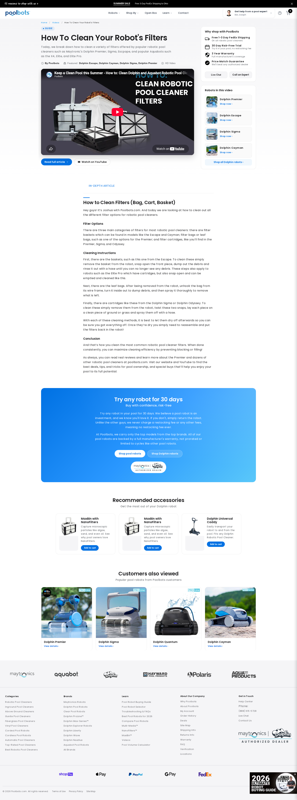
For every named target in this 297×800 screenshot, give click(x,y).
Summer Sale (121, 3)
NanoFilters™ (129, 730)
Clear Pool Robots (74, 711)
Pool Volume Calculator (136, 744)
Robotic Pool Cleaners (18, 702)
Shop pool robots (130, 453)
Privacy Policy (76, 791)
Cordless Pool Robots (18, 735)
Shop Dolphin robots (165, 453)
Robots (113, 13)
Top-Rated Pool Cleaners (20, 744)
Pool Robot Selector (134, 706)
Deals (183, 720)
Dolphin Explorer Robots (78, 725)
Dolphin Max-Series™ (76, 721)
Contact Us (245, 720)
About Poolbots (189, 706)
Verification (187, 749)
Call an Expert (240, 74)
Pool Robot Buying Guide (136, 702)
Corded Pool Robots (17, 730)
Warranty (185, 739)
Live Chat (216, 74)
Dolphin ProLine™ (74, 716)
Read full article (55, 162)
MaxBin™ (127, 735)
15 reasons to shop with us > (21, 3)
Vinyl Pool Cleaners (16, 725)
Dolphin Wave (72, 735)
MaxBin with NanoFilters (90, 520)
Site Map (185, 725)
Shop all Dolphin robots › (228, 162)
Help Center (246, 701)
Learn (166, 13)
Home (44, 22)
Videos (55, 22)
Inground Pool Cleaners (19, 706)
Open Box (151, 13)
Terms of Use (58, 791)
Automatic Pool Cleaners (20, 740)
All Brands (69, 749)
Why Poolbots (188, 701)
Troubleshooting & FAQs (136, 711)
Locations (186, 754)
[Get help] (279, 13)
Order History (188, 715)
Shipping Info (188, 730)
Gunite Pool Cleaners (17, 716)
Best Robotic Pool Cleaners (21, 749)
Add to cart (90, 548)
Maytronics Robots (75, 702)
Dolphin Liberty (72, 730)
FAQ (182, 744)
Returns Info (187, 735)
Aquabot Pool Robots (76, 744)
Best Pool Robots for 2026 (137, 716)
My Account (187, 711)
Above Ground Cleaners (19, 711)
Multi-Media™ (130, 725)
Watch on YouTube (94, 162)
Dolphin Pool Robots (76, 706)
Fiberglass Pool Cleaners (20, 721)
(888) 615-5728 (247, 711)
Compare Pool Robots (135, 721)
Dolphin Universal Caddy (220, 520)
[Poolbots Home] (18, 13)
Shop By (131, 13)
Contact (183, 13)
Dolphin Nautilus (73, 740)
